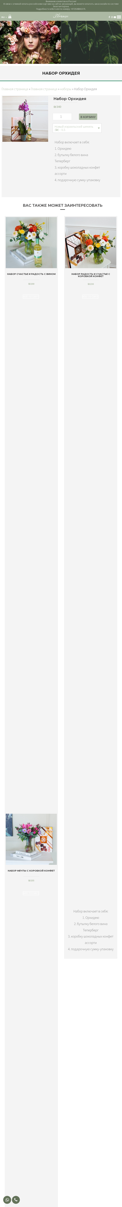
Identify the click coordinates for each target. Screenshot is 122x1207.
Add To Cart (31, 296)
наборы (65, 89)
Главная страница (15, 89)
